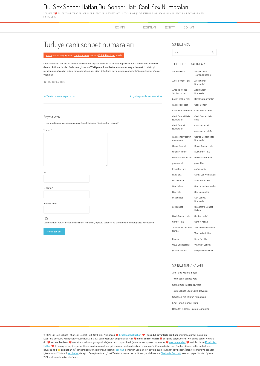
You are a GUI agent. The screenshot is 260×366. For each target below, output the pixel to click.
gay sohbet (177, 163)
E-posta (48, 187)
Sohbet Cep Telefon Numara (186, 284)
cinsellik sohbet (179, 151)
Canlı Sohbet (200, 104)
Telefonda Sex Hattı (171, 353)
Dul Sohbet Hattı (106, 55)
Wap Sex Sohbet (202, 244)
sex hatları (73, 353)
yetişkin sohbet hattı (203, 250)
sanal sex (176, 174)
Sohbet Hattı (178, 221)
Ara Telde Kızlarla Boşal (184, 272)
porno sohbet (200, 168)
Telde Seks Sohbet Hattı (184, 278)
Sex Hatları (177, 186)
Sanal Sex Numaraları (205, 174)
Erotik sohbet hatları (130, 334)
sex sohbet (177, 197)
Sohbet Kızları (201, 221)
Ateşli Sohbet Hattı (181, 80)
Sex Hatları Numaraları (205, 186)
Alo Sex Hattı (178, 71)
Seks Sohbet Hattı (203, 180)
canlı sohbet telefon (203, 130)
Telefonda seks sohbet (205, 227)
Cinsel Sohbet (179, 145)
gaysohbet (199, 163)
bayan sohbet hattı (181, 98)
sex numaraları (177, 342)
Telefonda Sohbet (202, 233)
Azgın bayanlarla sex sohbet (146, 96)
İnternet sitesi (50, 203)
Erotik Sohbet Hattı (203, 157)
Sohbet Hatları (201, 215)
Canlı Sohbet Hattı (203, 110)
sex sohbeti (177, 206)
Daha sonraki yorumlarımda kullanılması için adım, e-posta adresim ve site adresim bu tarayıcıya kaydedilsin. (99, 222)
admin (49, 55)
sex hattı (120, 349)
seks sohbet (178, 180)
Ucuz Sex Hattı (201, 238)
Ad (46, 172)
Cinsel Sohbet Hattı (203, 145)
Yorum (48, 130)
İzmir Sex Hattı (179, 168)
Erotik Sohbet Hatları (182, 157)
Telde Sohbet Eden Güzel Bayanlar (190, 290)
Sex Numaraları (201, 191)
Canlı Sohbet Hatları (182, 110)
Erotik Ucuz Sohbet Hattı (185, 302)
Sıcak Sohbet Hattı (181, 215)
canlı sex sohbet (180, 104)
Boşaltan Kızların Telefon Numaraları (190, 308)
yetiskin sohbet (179, 250)
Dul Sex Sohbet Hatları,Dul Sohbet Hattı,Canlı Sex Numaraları (116, 7)
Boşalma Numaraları (204, 98)
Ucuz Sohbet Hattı (181, 244)
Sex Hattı (176, 191)
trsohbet (176, 238)
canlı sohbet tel (201, 125)
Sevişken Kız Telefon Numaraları (189, 296)
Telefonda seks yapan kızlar (59, 96)
